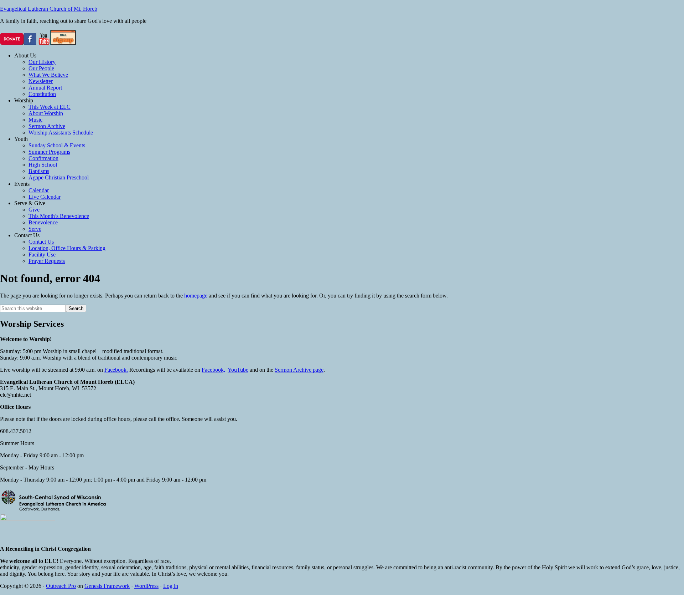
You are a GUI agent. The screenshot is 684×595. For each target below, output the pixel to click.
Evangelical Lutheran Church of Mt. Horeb (48, 9)
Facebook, (213, 370)
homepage (195, 296)
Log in (170, 586)
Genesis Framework (107, 586)
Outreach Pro (61, 586)
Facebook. (116, 370)
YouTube (238, 370)
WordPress (146, 586)
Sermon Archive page (299, 370)
